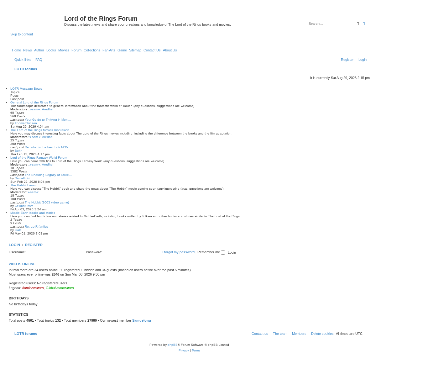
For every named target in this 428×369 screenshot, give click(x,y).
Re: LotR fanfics (36, 226)
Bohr (18, 150)
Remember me (209, 252)
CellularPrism (24, 206)
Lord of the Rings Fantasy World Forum (38, 157)
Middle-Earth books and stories (32, 212)
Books (51, 50)
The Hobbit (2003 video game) (47, 202)
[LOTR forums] (37, 20)
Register (34, 245)
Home (16, 50)
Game (122, 50)
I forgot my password (178, 252)
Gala (18, 230)
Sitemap (135, 50)
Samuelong (141, 320)
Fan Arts (108, 50)
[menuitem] (37, 59)
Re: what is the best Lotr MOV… (48, 147)
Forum (76, 50)
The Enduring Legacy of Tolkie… (48, 175)
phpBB (173, 344)
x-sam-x (34, 109)
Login (14, 245)
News (27, 50)
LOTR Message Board (26, 88)
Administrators (33, 288)
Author (39, 50)
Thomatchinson (26, 123)
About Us (170, 50)
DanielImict (22, 178)
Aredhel (47, 109)
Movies (63, 50)
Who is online (22, 264)
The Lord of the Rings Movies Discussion (39, 130)
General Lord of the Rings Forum (34, 102)
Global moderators (60, 288)
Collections (92, 50)
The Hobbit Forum (23, 185)
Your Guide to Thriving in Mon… (48, 119)
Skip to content (21, 34)
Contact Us (152, 50)
